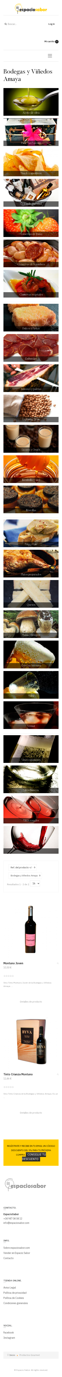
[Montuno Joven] (31, 930)
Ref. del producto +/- (21, 867)
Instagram (9, 1337)
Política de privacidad (15, 1292)
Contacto (8, 1258)
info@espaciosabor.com (16, 1222)
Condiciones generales (15, 1303)
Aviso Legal (9, 1287)
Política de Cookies (13, 1298)
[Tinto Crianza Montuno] (31, 1041)
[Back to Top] (53, 1348)
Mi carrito (50, 41)
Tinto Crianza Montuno (18, 1074)
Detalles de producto (31, 1001)
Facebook (8, 1332)
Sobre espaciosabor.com (16, 1247)
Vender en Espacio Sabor (16, 1253)
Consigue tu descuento (34, 1157)
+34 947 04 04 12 (12, 1218)
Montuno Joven (13, 963)
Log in (51, 23)
